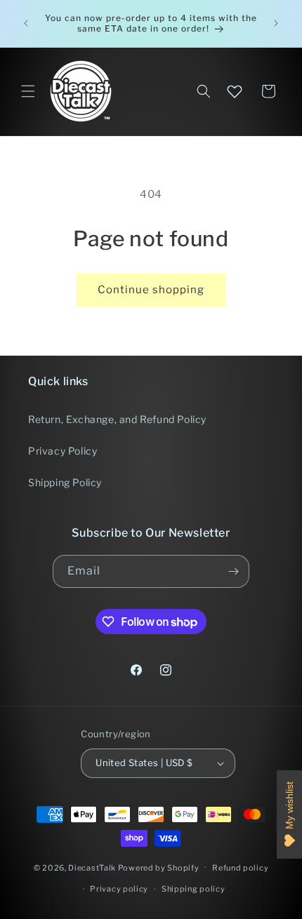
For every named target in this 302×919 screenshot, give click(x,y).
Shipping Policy (65, 482)
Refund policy (240, 868)
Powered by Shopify (158, 867)
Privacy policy (119, 889)
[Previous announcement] (26, 23)
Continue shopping (151, 289)
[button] (28, 91)
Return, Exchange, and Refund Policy (117, 419)
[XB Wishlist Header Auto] (234, 91)
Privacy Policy (62, 451)
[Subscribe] (233, 571)
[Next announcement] (276, 23)
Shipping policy (193, 889)
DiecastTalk (92, 867)
